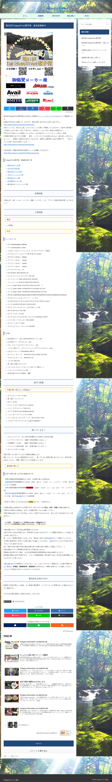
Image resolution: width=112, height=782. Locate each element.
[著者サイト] (15, 625)
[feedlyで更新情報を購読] (38, 625)
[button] (107, 24)
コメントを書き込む (39, 751)
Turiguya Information (19, 601)
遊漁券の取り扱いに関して (91, 57)
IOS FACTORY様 (14, 168)
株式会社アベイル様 (15, 172)
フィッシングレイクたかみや (48, 116)
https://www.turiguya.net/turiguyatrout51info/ (19, 125)
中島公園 (18, 496)
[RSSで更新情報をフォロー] (62, 625)
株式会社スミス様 (14, 178)
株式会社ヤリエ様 (14, 165)
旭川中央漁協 (10, 493)
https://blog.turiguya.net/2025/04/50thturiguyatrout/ (21, 153)
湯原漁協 (8, 482)
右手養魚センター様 (15, 181)
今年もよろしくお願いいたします (93, 62)
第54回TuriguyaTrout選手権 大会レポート (95, 44)
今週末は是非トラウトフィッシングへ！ (94, 51)
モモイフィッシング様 (15, 175)
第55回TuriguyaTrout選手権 (91, 38)
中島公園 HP (49, 538)
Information (8, 601)
